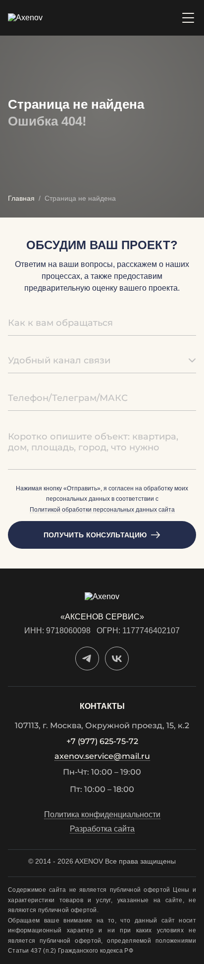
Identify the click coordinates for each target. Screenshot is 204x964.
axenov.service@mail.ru (102, 756)
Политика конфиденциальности (102, 815)
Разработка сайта (102, 829)
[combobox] (102, 360)
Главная (21, 198)
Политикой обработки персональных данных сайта (102, 510)
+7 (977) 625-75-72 (102, 741)
